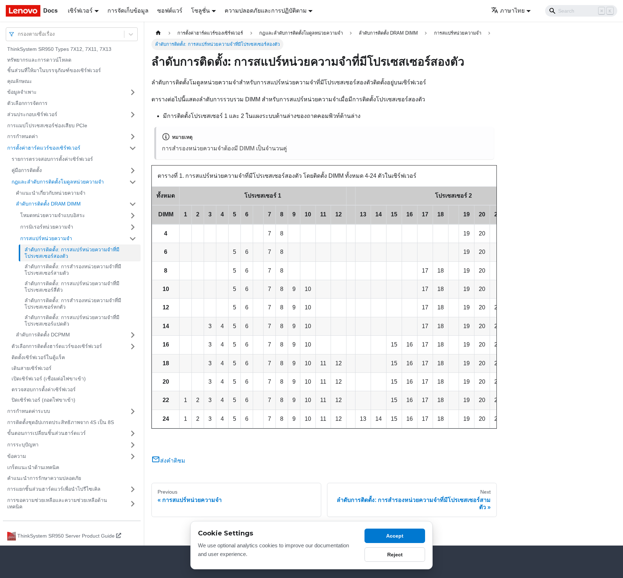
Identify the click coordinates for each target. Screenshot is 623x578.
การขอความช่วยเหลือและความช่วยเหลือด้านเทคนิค (57, 503)
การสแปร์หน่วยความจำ (46, 238)
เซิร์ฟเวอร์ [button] (80, 11)
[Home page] (158, 33)
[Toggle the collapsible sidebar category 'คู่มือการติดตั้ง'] (133, 170)
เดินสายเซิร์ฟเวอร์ (32, 368)
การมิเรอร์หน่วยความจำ (46, 227)
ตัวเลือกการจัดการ (27, 103)
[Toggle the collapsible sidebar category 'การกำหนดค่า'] (133, 136)
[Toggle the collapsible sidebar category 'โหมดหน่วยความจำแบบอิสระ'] (133, 215)
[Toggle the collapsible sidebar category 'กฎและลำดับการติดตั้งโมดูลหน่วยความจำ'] (133, 182)
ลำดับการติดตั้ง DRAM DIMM (48, 204)
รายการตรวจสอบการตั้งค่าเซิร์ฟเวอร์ (52, 159)
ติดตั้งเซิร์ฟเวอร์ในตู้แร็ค (38, 357)
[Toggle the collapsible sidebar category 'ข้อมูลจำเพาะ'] (133, 92)
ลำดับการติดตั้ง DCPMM (43, 334)
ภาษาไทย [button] (512, 11)
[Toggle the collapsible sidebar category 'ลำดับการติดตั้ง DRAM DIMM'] (133, 204)
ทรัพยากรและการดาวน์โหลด (39, 60)
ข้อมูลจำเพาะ (22, 92)
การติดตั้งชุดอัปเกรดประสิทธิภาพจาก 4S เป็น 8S (60, 422)
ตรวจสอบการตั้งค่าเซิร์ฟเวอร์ (44, 389)
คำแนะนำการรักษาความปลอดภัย (44, 478)
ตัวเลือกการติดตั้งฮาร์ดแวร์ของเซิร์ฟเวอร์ (57, 346)
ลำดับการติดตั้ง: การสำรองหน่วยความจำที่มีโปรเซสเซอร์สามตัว (73, 270)
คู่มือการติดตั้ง (27, 170)
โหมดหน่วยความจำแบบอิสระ (52, 215)
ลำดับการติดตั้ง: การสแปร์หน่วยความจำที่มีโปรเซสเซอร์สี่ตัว (72, 287)
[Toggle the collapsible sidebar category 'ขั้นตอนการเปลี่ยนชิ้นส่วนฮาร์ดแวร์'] (133, 433)
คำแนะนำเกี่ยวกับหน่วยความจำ (50, 193)
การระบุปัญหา (23, 444)
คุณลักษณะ (19, 81)
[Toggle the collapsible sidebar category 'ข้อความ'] (133, 456)
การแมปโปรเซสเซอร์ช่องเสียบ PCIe (47, 125)
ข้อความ (16, 456)
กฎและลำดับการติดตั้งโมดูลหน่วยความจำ (58, 182)
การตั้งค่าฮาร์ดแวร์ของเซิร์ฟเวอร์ (43, 148)
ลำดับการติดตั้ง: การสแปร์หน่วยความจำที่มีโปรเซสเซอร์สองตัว (72, 253)
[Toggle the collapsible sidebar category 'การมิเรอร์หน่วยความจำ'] (133, 227)
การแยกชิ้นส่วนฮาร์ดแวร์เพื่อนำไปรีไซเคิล (54, 489)
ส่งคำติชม (172, 461)
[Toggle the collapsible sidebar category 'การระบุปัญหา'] (133, 445)
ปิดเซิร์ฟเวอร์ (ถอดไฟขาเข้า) (43, 400)
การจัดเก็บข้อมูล (128, 11)
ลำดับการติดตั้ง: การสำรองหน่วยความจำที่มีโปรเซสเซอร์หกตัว (73, 303)
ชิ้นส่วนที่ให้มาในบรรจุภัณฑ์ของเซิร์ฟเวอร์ (54, 70)
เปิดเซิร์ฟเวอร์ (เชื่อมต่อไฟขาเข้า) (49, 378)
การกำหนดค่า (22, 136)
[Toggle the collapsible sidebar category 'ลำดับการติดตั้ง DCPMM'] (133, 335)
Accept (394, 536)
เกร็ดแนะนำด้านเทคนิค (33, 467)
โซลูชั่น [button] (200, 11)
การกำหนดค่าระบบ (28, 411)
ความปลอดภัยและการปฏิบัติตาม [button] (266, 11)
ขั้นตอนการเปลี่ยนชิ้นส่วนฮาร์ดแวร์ (46, 433)
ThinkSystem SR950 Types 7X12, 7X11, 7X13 (59, 49)
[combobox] (18, 34)
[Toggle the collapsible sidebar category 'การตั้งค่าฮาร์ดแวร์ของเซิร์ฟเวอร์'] (133, 148)
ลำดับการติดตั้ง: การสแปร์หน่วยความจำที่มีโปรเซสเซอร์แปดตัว (72, 320)
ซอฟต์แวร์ (169, 11)
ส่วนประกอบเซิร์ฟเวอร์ (32, 114)
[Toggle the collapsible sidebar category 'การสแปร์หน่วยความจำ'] (133, 238)
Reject (395, 554)
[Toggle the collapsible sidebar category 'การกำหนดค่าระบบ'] (133, 411)
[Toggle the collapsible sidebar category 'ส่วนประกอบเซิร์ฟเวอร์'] (133, 114)
